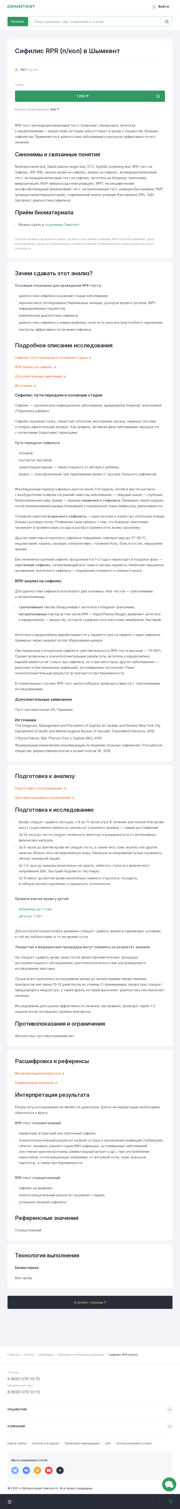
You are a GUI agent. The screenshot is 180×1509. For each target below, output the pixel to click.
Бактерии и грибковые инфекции (81, 1354)
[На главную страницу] (21, 6)
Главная (13, 1354)
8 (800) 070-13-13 (24, 1379)
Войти (163, 6)
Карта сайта (17, 1443)
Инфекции (46, 1354)
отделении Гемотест (62, 225)
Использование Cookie (133, 1443)
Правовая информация (82, 1443)
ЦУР (108, 1443)
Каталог (17, 21)
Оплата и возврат (45, 1443)
